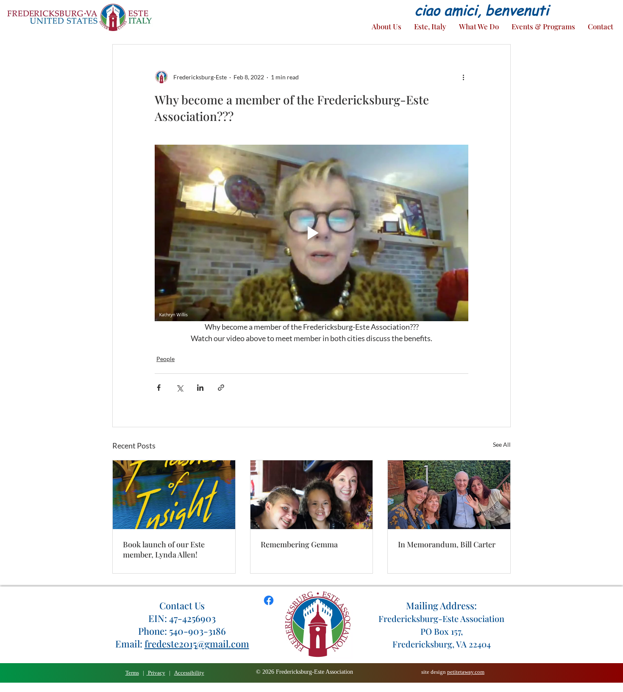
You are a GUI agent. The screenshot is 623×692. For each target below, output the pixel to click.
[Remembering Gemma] (311, 494)
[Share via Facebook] (159, 388)
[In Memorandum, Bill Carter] (449, 494)
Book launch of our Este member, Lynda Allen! (164, 549)
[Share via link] (221, 388)
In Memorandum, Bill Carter (446, 544)
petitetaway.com (465, 672)
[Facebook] (268, 600)
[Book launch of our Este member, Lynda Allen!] (174, 494)
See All (502, 444)
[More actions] (463, 77)
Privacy (156, 673)
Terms (132, 673)
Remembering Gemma (299, 544)
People (165, 358)
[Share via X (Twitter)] (179, 388)
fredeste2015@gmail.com (197, 643)
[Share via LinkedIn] (200, 388)
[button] (386, 26)
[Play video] (311, 233)
